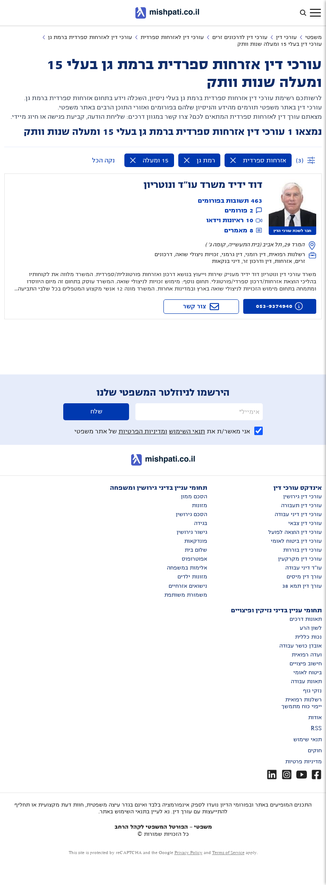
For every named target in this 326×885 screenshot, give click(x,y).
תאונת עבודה (306, 681)
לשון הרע (311, 628)
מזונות (199, 505)
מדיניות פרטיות (303, 762)
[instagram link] (286, 774)
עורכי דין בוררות (302, 550)
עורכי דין (286, 37)
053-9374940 (274, 306)
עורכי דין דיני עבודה (298, 514)
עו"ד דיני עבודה (303, 568)
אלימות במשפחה (187, 568)
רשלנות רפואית (303, 700)
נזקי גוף (312, 691)
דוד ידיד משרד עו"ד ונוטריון (202, 185)
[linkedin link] (272, 774)
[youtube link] (301, 774)
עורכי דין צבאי (305, 523)
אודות (315, 717)
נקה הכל (103, 160)
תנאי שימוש (307, 740)
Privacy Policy (188, 852)
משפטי (313, 37)
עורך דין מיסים (304, 577)
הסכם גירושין (191, 514)
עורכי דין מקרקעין (300, 559)
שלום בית (196, 550)
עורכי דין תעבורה (301, 505)
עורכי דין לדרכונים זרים (239, 37)
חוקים (315, 751)
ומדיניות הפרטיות (142, 431)
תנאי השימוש (187, 431)
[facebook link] (316, 774)
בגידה (200, 523)
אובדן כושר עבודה (300, 646)
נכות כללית (308, 637)
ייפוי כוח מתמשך (301, 706)
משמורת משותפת (185, 595)
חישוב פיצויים (305, 664)
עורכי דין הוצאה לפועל (295, 532)
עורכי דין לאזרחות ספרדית (172, 37)
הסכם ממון (194, 497)
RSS (316, 728)
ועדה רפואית (307, 655)
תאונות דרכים (305, 619)
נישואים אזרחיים (188, 586)
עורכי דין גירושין (302, 497)
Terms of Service (228, 852)
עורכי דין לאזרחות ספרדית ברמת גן (90, 37)
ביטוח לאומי (307, 673)
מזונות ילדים (192, 577)
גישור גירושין (192, 532)
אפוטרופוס (194, 559)
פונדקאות (195, 541)
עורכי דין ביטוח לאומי (296, 541)
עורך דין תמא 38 (302, 586)
